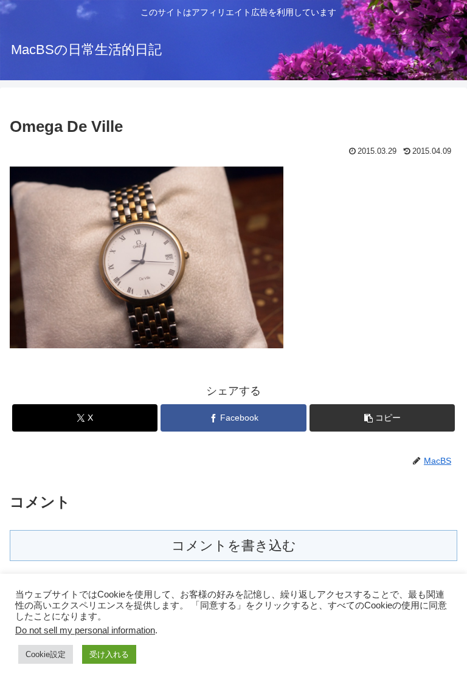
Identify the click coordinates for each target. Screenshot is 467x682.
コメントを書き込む (233, 545)
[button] (382, 418)
